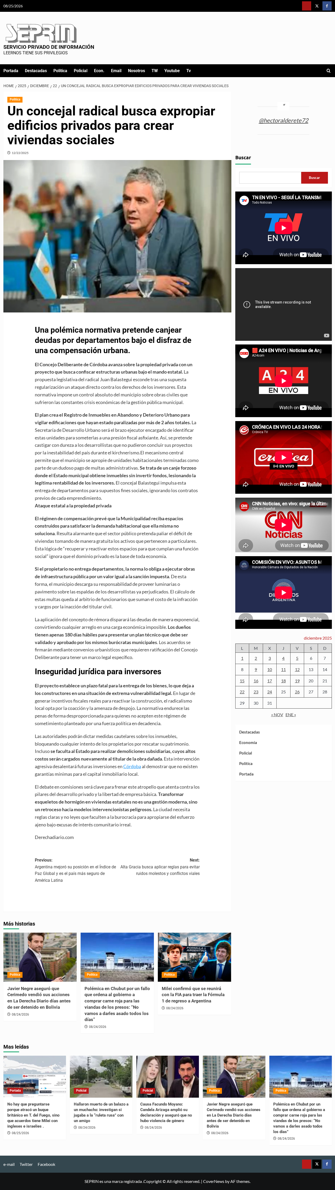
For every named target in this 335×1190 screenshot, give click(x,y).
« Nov (277, 714)
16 (256, 680)
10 (269, 669)
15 (242, 680)
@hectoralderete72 (283, 120)
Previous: (75, 870)
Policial (80, 70)
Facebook (46, 1164)
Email (116, 70)
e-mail (9, 1164)
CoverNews (213, 1181)
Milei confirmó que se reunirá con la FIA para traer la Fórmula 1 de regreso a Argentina (193, 995)
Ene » (291, 714)
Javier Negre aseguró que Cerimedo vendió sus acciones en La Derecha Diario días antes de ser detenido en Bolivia (233, 1115)
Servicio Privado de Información (48, 47)
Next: (160, 867)
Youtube (172, 70)
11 (283, 669)
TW (155, 70)
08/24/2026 (20, 1014)
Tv (188, 70)
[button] (328, 70)
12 (297, 669)
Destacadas (36, 70)
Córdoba (132, 766)
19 (297, 680)
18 (283, 680)
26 (297, 691)
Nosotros (136, 70)
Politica (60, 70)
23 (256, 691)
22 (242, 691)
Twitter (26, 1164)
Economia (248, 742)
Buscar (243, 157)
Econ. (99, 70)
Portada (10, 70)
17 (269, 680)
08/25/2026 (20, 1133)
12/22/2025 (20, 153)
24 (269, 691)
